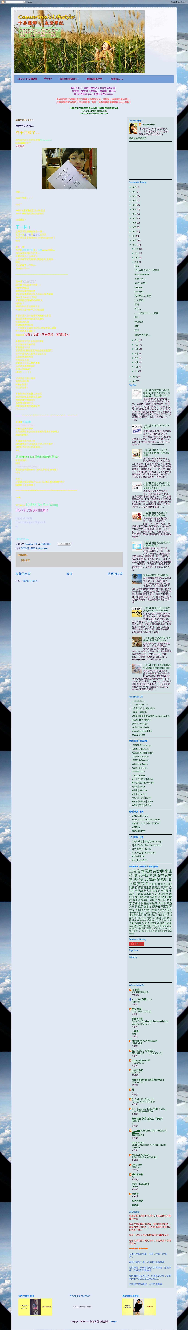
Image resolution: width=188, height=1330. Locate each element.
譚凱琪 (164, 893)
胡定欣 (168, 884)
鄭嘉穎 (139, 915)
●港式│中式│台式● (141, 798)
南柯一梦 (136, 1002)
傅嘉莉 (147, 910)
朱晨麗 (164, 890)
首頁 (69, 574)
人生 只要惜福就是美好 (142, 1111)
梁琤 (164, 918)
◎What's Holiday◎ (140, 723)
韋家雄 (164, 906)
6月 (137, 349)
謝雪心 (135, 928)
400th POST (140, 291)
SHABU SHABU (140, 283)
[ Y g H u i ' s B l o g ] (142, 1099)
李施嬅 (136, 903)
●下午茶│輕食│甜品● (142, 779)
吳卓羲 (164, 928)
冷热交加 (139, 322)
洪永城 (135, 920)
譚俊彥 (139, 906)
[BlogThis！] (61, 544)
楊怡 (137, 875)
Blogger (114, 1321)
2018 (134, 205)
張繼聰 (135, 931)
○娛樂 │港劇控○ (140, 712)
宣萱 (144, 918)
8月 (137, 340)
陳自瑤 (161, 915)
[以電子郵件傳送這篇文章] (59, 544)
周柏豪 (168, 923)
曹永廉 (147, 887)
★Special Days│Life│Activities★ (146, 819)
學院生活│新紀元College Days (34, 548)
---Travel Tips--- (139, 705)
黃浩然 (153, 897)
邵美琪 (165, 920)
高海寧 (164, 887)
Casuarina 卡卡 (148, 124)
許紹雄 (168, 912)
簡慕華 (156, 926)
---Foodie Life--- (139, 701)
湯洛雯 (158, 875)
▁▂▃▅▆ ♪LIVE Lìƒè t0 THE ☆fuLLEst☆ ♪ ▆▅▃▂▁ (149, 1131)
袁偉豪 (150, 880)
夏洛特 (135, 1205)
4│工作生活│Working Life (143, 852)
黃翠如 (162, 897)
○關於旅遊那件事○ (94, 79)
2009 (134, 245)
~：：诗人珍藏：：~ (142, 999)
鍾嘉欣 (156, 887)
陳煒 (146, 897)
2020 (134, 196)
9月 (137, 262)
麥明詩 (160, 923)
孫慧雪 (132, 926)
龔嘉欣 (145, 900)
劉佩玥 (162, 880)
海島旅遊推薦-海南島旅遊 (155, 575)
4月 (137, 358)
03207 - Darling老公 (140, 1184)
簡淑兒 (154, 912)
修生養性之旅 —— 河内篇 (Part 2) (146, 1053)
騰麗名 (150, 928)
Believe (135, 1186)
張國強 (150, 918)
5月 (137, 353)
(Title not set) (137, 1082)
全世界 (135, 1194)
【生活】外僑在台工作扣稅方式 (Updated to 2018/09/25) (156, 609)
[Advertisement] (149, 160)
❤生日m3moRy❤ (139, 860)
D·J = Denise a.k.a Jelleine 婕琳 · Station (148, 1109)
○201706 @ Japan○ (140, 764)
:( (132, 1123)
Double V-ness (138, 1142)
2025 (134, 187)
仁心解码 (139, 300)
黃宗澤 (142, 884)
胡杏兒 (161, 912)
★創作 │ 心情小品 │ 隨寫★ (145, 823)
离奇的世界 (137, 1201)
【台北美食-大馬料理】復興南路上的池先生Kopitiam (157, 639)
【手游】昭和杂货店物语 (143, 1101)
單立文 (137, 918)
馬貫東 (153, 923)
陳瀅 (169, 903)
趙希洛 (147, 906)
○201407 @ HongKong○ (141, 745)
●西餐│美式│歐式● (141, 805)
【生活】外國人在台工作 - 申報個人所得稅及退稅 (156, 514)
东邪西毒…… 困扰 (143, 296)
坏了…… (138, 309)
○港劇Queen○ (117, 79)
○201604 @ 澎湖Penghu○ (143, 753)
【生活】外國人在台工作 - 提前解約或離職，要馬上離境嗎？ (156, 453)
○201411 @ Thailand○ (140, 749)
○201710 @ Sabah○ (140, 768)
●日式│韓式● (138, 786)
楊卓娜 (139, 912)
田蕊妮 (147, 893)
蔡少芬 (158, 920)
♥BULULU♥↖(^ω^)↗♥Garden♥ (144, 1041)
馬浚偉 (145, 923)
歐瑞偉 (153, 903)
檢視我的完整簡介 (138, 138)
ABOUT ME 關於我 (27, 79)
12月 (137, 249)
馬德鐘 (137, 923)
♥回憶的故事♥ (139, 831)
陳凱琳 (162, 903)
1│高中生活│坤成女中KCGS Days (147, 841)
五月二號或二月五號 (141, 1011)
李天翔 (161, 910)
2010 (134, 240)
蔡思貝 (156, 893)
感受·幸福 (136, 1009)
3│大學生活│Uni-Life (141, 849)
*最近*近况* (137, 1043)
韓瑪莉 (164, 931)
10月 (137, 257)
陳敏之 (154, 915)
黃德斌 (157, 928)
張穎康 (153, 884)
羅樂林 (163, 926)
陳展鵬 (146, 871)
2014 (134, 223)
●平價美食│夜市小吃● (143, 783)
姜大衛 (147, 890)
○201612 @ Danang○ (140, 760)
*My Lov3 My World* (140, 1155)
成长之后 (136, 1167)
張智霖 (158, 918)
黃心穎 (139, 909)
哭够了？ (136, 1072)
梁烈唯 (139, 926)
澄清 (137, 330)
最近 (134, 1033)
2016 (134, 214)
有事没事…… (140, 279)
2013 (134, 227)
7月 (137, 344)
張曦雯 (156, 890)
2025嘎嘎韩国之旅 (140, 992)
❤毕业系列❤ (138, 856)
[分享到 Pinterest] (69, 544)
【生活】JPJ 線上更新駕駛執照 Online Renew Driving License (157, 666)
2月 (137, 367)
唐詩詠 (138, 880)
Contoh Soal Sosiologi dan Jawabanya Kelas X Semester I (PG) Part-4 (150, 1022)
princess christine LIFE (141, 1060)
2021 (134, 192)
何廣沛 (153, 900)
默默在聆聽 (137, 1174)
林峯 (160, 884)
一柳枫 (135, 1031)
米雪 (131, 906)
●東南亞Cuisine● (139, 794)
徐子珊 (139, 887)
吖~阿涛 (136, 990)
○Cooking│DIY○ (138, 771)
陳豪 (131, 887)
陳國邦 (142, 928)
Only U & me (137, 1164)
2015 (134, 218)
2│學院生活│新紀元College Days (146, 845)
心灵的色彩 (137, 1070)
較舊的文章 (115, 574)
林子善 (132, 912)
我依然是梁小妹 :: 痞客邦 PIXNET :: (148, 1080)
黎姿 (170, 931)
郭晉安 (132, 915)
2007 (134, 381)
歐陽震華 (148, 926)
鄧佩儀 (156, 906)
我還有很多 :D (138, 1135)
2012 (134, 231)
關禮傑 (158, 931)
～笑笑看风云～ (139, 1063)
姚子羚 (162, 900)
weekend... (139, 287)
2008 (134, 376)
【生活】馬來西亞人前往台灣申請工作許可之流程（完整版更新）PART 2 (156, 485)
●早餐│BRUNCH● (139, 790)
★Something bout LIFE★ (142, 731)
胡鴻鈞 (143, 920)
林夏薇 (145, 903)
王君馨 (139, 893)
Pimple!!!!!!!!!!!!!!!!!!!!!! (142, 274)
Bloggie (48, 79)
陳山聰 (139, 897)
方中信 (141, 931)
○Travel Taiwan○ (139, 775)
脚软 (137, 266)
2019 (134, 200)
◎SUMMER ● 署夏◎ (141, 720)
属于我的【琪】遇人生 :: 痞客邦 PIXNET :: (147, 1119)
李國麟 (154, 910)
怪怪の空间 (137, 1019)
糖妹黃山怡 (149, 931)
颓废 (137, 326)
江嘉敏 (147, 912)
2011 (134, 236)
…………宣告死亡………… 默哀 (146, 313)
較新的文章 (23, 574)
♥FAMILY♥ (136, 827)
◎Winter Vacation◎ (140, 727)
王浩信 (134, 871)
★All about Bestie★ (140, 816)
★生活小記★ (138, 734)
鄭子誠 (147, 915)
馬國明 (146, 875)
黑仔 (137, 317)
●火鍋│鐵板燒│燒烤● (142, 801)
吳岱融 (139, 890)
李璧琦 (168, 910)
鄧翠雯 (131, 934)
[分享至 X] (64, 544)
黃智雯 (158, 871)
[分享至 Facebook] (66, 544)
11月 (137, 253)
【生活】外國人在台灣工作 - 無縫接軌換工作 (157, 544)
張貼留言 (25, 560)
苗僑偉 (150, 920)
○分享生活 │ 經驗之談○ (143, 708)
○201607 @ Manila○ (140, 756)
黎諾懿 (136, 900)
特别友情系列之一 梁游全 (147, 270)
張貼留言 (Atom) (30, 581)
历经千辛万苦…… (142, 334)
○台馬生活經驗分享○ (68, 79)
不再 (137, 304)
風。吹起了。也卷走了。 (144, 1051)
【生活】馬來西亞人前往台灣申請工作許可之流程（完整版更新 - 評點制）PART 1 (156, 393)
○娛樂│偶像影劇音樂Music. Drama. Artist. (151, 716)
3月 (137, 362)
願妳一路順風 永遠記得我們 (144, 1157)
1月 (136, 371)
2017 (134, 209)
